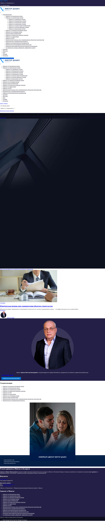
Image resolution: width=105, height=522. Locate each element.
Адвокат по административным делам (13, 386)
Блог (5, 117)
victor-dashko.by (4, 479)
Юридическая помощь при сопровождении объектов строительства (16, 269)
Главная (2, 117)
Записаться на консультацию (7, 58)
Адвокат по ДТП (7, 392)
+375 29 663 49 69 (7, 375)
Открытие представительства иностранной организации (18, 513)
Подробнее (2, 310)
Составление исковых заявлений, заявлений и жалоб (17, 515)
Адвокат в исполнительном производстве (14, 510)
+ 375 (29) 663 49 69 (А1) (9, 484)
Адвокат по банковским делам (11, 388)
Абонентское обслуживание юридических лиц (16, 512)
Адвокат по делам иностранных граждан (14, 391)
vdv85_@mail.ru (4, 0)
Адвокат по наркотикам (9, 394)
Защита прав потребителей (10, 397)
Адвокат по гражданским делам (11, 389)
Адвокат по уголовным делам (11, 396)
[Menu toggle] (0, 12)
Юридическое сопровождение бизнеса (14, 400)
